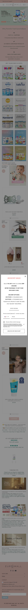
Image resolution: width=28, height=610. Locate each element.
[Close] (25, 276)
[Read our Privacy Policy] (24, 324)
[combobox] (6, 317)
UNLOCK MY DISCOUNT (14, 331)
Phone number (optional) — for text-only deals (13, 313)
